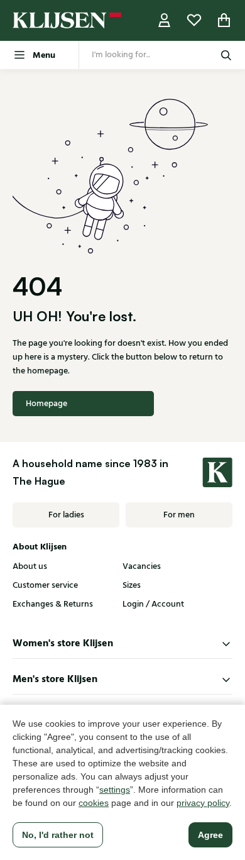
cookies (94, 803)
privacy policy (203, 803)
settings (114, 790)
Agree (210, 835)
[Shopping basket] (224, 20)
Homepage (46, 403)
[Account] (164, 20)
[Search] (226, 55)
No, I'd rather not (58, 835)
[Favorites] (194, 20)
